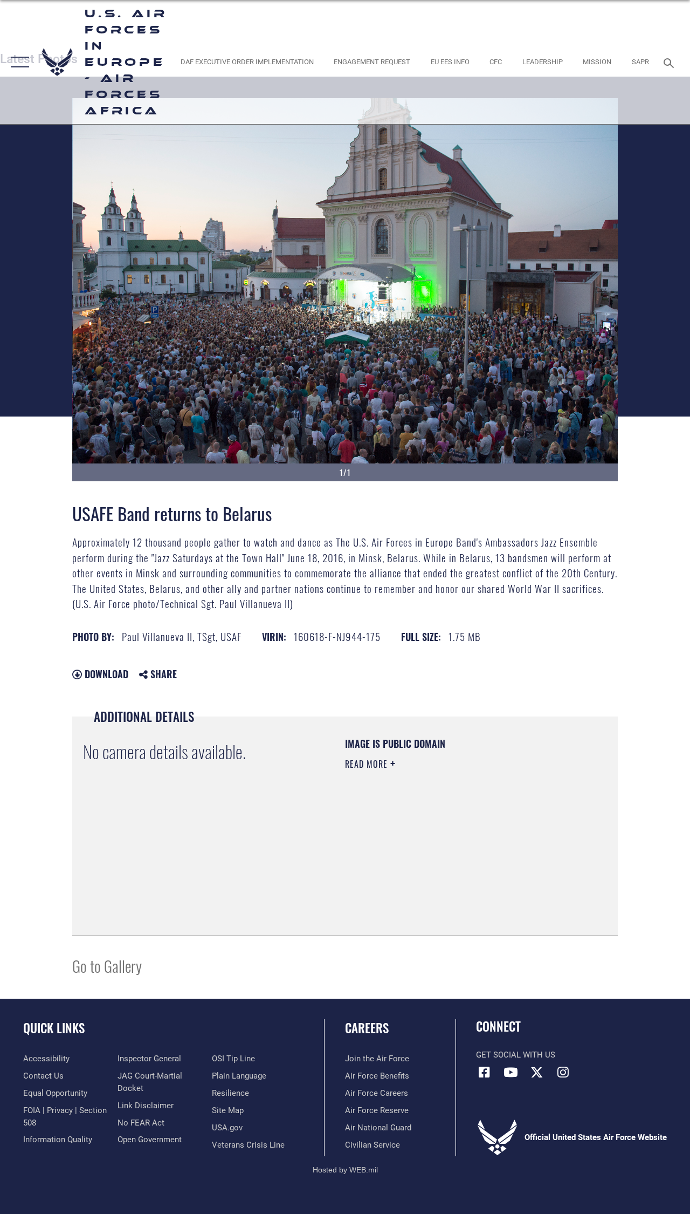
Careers (367, 1028)
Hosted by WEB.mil (345, 1169)
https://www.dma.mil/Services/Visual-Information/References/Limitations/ (441, 855)
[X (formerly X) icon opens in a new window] (537, 1072)
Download (105, 674)
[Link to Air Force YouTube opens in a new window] (510, 1072)
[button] (17, 62)
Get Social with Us (515, 1055)
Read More (367, 764)
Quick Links (54, 1028)
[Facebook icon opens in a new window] (484, 1072)
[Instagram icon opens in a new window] (563, 1072)
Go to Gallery (107, 965)
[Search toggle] (670, 61)
